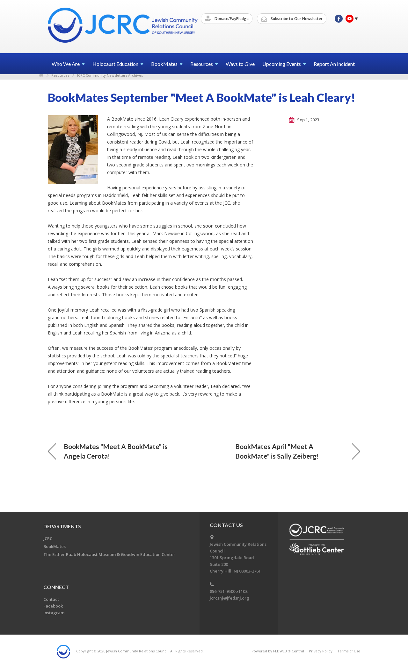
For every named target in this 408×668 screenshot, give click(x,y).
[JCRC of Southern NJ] (123, 26)
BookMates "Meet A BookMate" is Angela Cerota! (116, 451)
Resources (60, 75)
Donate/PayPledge (231, 18)
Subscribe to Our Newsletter (296, 18)
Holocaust (115, 64)
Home (41, 75)
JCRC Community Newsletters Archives (110, 75)
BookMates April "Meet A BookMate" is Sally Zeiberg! (277, 451)
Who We (66, 64)
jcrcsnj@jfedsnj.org (229, 598)
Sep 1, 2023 (307, 120)
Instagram (53, 612)
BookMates (54, 546)
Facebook (53, 606)
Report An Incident (334, 64)
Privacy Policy (320, 651)
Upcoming (281, 64)
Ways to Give (240, 64)
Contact (51, 599)
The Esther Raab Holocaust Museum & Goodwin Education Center (109, 554)
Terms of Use (348, 651)
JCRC (47, 538)
